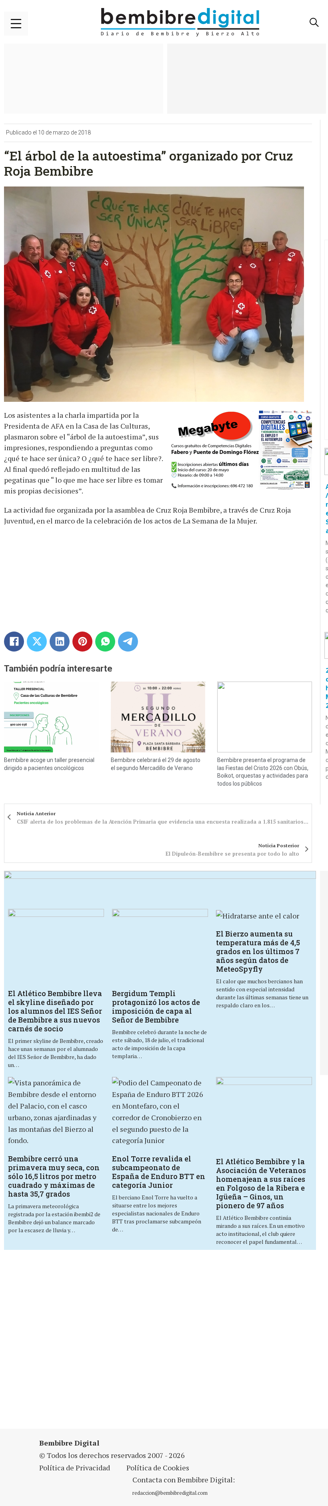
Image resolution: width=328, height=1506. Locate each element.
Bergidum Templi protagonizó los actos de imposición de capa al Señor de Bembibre (156, 1007)
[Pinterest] (82, 642)
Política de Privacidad (74, 1467)
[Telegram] (128, 642)
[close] (16, 24)
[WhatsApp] (105, 642)
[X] (37, 642)
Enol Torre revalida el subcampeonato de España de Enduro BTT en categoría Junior (158, 1172)
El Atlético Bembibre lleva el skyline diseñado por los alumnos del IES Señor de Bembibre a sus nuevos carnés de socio (55, 1011)
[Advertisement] (113, 1344)
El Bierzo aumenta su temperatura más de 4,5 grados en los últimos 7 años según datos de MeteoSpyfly (258, 951)
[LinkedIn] (60, 642)
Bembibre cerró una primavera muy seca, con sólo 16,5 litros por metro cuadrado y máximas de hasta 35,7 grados (54, 1176)
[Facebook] (14, 642)
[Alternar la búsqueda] (314, 22)
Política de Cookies (157, 1467)
